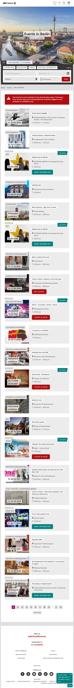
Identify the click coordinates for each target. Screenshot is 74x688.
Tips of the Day (13, 62)
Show (8, 441)
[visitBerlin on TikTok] (46, 674)
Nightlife (10, 511)
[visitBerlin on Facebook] (22, 674)
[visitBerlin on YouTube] (34, 674)
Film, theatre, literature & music (21, 489)
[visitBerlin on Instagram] (40, 674)
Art (7, 154)
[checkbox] (9, 67)
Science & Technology (16, 182)
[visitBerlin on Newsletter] (51, 674)
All (4, 62)
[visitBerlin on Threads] (28, 674)
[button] (59, 3)
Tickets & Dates (41, 317)
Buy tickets (39, 292)
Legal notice (10, 681)
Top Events (26, 62)
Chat (70, 685)
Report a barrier (55, 681)
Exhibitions (11, 204)
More (69, 68)
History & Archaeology (16, 254)
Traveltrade (21, 658)
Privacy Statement (24, 681)
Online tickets (47, 79)
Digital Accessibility (40, 681)
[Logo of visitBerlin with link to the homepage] (9, 3)
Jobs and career (21, 654)
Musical (9, 371)
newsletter (38, 645)
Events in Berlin (37, 34)
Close (71, 674)
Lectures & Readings (15, 327)
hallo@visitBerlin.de (37, 636)
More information (42, 172)
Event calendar (37, 38)
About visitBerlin (20, 651)
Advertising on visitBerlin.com (53, 658)
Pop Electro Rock (14, 302)
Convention (53, 654)
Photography (12, 110)
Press (53, 651)
